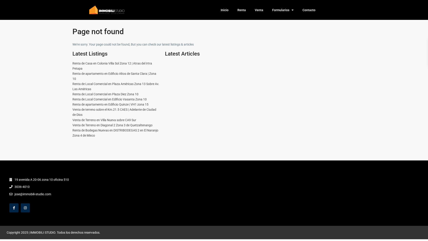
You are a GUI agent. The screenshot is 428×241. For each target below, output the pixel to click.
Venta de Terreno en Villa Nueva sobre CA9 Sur (104, 120)
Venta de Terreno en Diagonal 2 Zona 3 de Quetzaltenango (112, 125)
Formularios (280, 10)
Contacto (308, 10)
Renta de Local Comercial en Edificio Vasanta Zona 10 (109, 99)
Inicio (224, 10)
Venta (259, 10)
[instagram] (25, 207)
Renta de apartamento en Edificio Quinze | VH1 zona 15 (110, 104)
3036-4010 (22, 187)
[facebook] (14, 207)
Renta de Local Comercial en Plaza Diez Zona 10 (105, 94)
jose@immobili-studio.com (32, 194)
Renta (241, 10)
